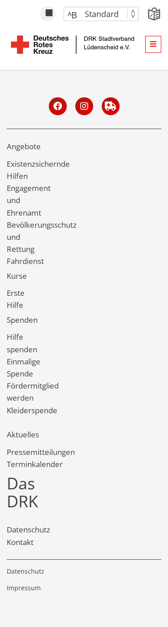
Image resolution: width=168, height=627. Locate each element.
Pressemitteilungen (41, 452)
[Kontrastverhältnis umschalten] (48, 14)
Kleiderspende (32, 410)
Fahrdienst (25, 261)
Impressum (24, 588)
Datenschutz (28, 529)
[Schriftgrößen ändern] (96, 14)
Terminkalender (35, 464)
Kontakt (20, 542)
